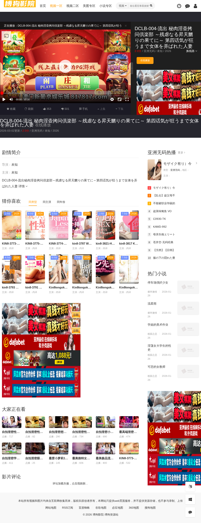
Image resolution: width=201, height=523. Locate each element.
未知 (160, 51)
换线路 (190, 51)
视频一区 (56, 5)
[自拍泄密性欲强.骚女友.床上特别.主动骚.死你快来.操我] (35, 422)
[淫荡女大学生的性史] (188, 350)
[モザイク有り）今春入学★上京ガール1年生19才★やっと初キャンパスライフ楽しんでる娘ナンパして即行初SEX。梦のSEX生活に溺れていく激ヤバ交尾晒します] (154, 169)
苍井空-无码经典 (161, 242)
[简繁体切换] (190, 487)
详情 (22, 186)
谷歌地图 (100, 507)
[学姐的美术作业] (188, 329)
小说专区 (105, 5)
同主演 (47, 201)
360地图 (134, 507)
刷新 (30, 108)
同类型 (33, 201)
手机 (84, 108)
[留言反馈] (187, 6)
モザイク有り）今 (177, 164)
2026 (168, 51)
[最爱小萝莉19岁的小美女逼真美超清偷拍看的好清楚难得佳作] (58, 448)
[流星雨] (188, 308)
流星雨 (152, 303)
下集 (120, 108)
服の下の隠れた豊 (161, 257)
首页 (43, 5)
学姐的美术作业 (158, 324)
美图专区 (89, 5)
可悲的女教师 (156, 366)
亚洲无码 (149, 51)
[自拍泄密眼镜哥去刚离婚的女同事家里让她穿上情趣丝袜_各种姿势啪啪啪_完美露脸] (35, 448)
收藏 (12, 108)
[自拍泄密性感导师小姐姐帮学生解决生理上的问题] (11, 422)
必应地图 (117, 507)
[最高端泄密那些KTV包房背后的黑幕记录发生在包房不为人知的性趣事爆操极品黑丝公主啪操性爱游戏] (129, 422)
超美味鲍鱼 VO (160, 211)
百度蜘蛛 (84, 507)
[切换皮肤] (190, 499)
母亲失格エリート (162, 234)
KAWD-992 (158, 226)
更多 (181, 152)
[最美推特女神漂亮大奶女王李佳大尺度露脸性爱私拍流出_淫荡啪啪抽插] (82, 448)
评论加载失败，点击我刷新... (70, 483)
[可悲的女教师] (188, 371)
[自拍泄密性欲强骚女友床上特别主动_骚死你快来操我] (82, 422)
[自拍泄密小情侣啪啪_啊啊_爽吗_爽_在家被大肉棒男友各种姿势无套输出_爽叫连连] (105, 422)
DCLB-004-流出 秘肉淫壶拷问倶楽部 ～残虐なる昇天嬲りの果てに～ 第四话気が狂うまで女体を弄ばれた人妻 (99, 122)
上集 (102, 108)
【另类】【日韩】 (162, 250)
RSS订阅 (67, 507)
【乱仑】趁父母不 (162, 195)
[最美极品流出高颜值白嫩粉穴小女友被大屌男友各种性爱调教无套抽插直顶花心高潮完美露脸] (105, 448)
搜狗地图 (150, 507)
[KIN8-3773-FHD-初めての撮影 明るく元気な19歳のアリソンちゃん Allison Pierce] (129, 448)
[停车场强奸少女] (188, 287)
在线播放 (145, 60)
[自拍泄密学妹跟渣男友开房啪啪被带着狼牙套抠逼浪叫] (11, 448)
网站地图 (50, 507)
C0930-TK (157, 218)
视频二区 (72, 5)
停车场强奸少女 (158, 282)
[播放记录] (179, 6)
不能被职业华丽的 (162, 203)
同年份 (61, 201)
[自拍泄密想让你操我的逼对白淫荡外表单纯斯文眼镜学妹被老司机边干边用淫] (58, 422)
